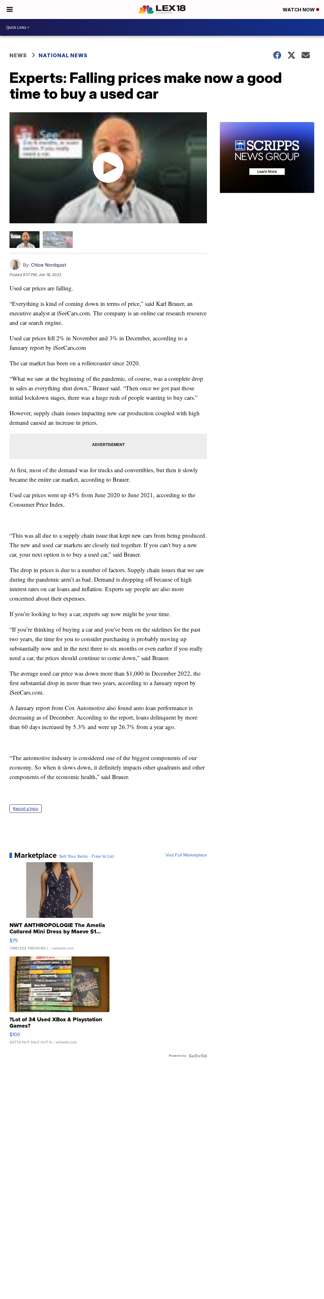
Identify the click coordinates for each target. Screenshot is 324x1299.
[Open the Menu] (10, 9)
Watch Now (299, 10)
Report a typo (25, 808)
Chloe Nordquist (48, 265)
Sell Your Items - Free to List (86, 856)
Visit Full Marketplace (186, 855)
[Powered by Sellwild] (198, 1056)
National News (63, 55)
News (18, 55)
